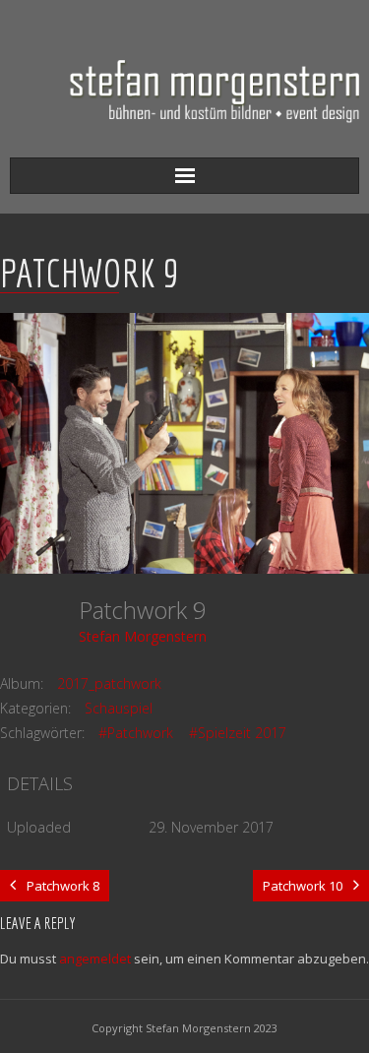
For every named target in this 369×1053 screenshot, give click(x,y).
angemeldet (95, 958)
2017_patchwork (109, 683)
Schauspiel (119, 708)
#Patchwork (135, 732)
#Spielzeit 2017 (237, 732)
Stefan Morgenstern (143, 636)
